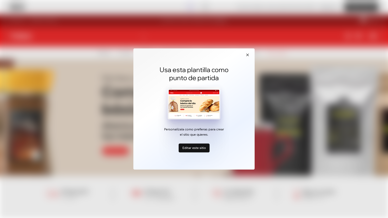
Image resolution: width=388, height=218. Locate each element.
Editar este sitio (194, 148)
